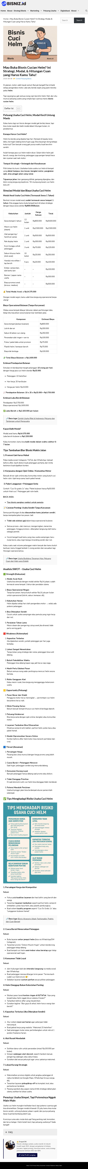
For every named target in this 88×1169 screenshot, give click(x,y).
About (9, 11)
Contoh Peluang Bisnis (23, 79)
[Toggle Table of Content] (17, 108)
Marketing (34, 11)
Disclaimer (43, 1165)
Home (3, 11)
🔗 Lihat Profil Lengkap (27, 1155)
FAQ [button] (10, 1132)
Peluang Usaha (49, 11)
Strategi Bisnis (20, 11)
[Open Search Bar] (86, 10)
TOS (31, 1165)
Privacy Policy (36, 1165)
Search (79, 20)
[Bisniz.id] (13, 3)
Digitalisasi (65, 11)
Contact (48, 1165)
